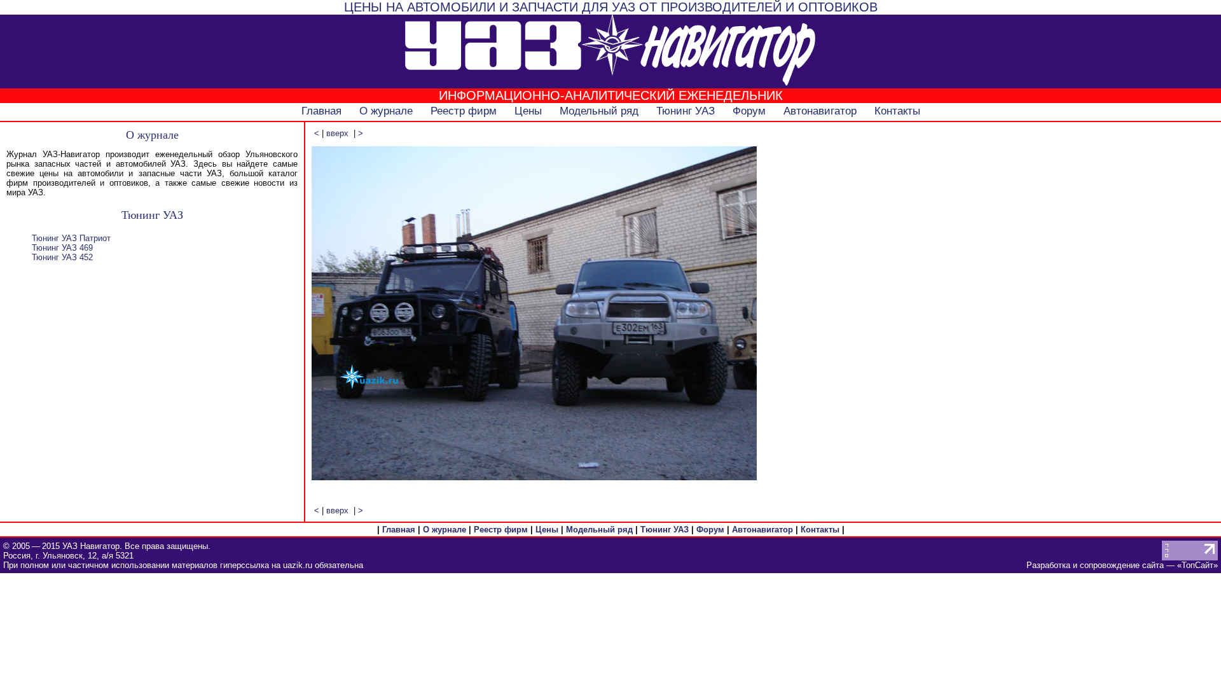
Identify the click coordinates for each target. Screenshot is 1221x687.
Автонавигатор (820, 111)
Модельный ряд (599, 111)
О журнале (386, 111)
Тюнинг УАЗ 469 (62, 248)
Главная (321, 111)
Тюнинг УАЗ (685, 111)
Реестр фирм (464, 111)
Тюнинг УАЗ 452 (62, 257)
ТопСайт (1197, 565)
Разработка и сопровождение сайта (1095, 565)
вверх (337, 133)
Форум (749, 111)
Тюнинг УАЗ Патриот (71, 238)
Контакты (897, 111)
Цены (528, 111)
